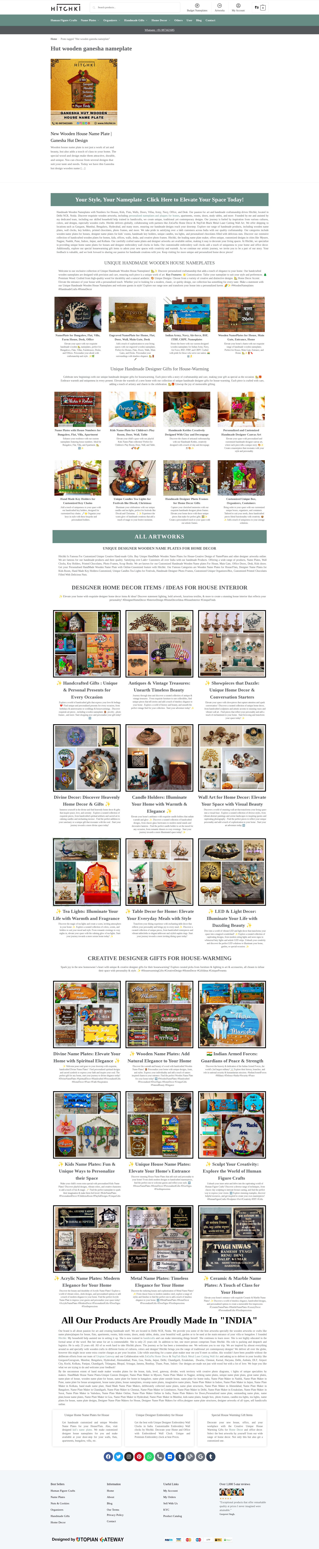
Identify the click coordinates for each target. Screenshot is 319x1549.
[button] (260, 7)
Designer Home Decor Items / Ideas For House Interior (159, 587)
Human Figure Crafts (63, 1490)
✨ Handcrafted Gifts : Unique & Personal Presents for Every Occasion (87, 689)
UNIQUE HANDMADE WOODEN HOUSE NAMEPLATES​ (159, 262)
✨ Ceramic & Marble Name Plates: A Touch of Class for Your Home (232, 1285)
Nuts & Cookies (60, 1503)
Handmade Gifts (60, 1516)
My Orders (169, 1497)
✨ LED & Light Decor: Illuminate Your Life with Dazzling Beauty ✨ (232, 918)
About (110, 1497)
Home (54, 39)
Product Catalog (172, 1516)
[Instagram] (129, 1456)
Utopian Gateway (105, 1356)
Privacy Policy (115, 1514)
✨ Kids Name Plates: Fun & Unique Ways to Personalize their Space (87, 1171)
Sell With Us (170, 1503)
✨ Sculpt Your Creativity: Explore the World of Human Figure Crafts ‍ (232, 1171)
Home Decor (236, 1429)
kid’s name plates (82, 1429)
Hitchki (62, 1338)
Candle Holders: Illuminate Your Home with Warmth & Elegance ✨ (159, 804)
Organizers (57, 1509)
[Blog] (190, 1456)
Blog (109, 1503)
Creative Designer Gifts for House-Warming (159, 958)
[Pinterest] (139, 1456)
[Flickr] (169, 1456)
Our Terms (113, 1509)
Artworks (220, 10)
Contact (111, 1521)
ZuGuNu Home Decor (156, 1356)
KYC (166, 1509)
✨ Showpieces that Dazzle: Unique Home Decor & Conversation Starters (232, 689)
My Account (238, 10)
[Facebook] (108, 1456)
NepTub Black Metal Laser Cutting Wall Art (196, 1356)
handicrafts (149, 1338)
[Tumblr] (180, 1456)
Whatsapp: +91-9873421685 (159, 30)
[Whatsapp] (149, 1456)
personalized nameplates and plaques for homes (154, 215)
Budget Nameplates (197, 10)
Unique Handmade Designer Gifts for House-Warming (159, 368)
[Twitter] (118, 1456)
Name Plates (58, 1497)
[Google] (200, 1456)
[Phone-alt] (159, 1456)
